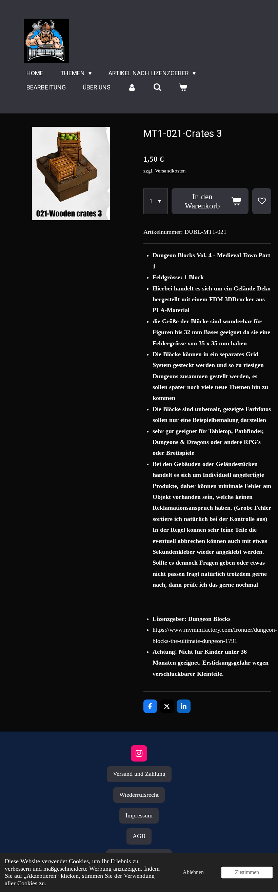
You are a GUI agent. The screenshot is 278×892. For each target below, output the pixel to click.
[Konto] (132, 87)
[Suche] (157, 87)
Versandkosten (170, 171)
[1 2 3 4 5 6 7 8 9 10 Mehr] (155, 201)
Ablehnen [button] (193, 872)
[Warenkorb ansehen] (183, 87)
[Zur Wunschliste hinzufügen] (261, 201)
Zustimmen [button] (247, 872)
